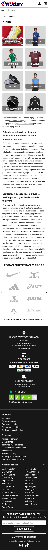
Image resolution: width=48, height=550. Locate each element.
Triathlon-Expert (32, 495)
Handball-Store (8, 492)
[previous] (1, 292)
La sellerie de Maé (10, 495)
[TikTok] (27, 545)
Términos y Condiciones (12, 444)
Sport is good (31, 486)
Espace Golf (7, 480)
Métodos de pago (9, 453)
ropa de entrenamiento (24, 123)
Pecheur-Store (31, 468)
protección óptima (19, 158)
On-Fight (6, 504)
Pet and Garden (32, 471)
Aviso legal (7, 450)
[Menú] (3, 10)
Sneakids (29, 483)
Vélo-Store (29, 501)
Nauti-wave (7, 501)
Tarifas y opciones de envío (14, 456)
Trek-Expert (30, 492)
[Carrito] (46, 4)
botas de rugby (8, 126)
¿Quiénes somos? (10, 438)
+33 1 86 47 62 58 (24, 348)
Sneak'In (29, 480)
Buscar (14, 10)
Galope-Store (8, 486)
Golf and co (7, 489)
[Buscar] (9, 10)
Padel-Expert (7, 507)
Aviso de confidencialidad (13, 459)
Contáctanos (24, 341)
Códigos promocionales (12, 430)
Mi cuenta (6, 418)
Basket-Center (8, 468)
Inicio (4, 16)
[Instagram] (21, 545)
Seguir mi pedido (9, 424)
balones (11, 228)
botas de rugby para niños (33, 149)
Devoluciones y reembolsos (14, 447)
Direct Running (8, 474)
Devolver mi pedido (10, 427)
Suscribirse (24, 528)
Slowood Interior (32, 474)
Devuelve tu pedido (24, 386)
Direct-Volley (7, 477)
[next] (46, 292)
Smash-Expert (31, 477)
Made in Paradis (9, 498)
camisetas (29, 213)
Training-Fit (30, 489)
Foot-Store (6, 483)
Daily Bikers (7, 471)
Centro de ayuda (9, 421)
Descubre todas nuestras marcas (24, 319)
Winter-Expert (31, 504)
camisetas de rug (16, 120)
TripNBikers (30, 498)
